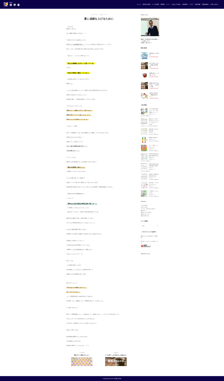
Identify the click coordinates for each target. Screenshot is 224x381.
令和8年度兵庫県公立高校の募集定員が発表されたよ (154, 155)
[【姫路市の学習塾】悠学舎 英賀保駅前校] (12, 4)
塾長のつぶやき (103, 14)
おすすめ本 (143, 205)
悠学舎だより (144, 214)
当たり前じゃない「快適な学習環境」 (154, 64)
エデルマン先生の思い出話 (147, 208)
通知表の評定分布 (153, 137)
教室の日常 (143, 215)
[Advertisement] (150, 286)
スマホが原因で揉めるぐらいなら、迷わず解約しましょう (153, 110)
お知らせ (143, 207)
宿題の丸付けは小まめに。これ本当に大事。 (154, 84)
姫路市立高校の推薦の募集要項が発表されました (153, 165)
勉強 (142, 210)
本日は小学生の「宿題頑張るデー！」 (153, 94)
